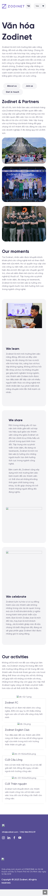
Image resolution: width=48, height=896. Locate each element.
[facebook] (14, 837)
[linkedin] (8, 837)
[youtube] (19, 837)
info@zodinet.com (10, 832)
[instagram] (3, 837)
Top (45, 892)
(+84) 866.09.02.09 (27, 832)
